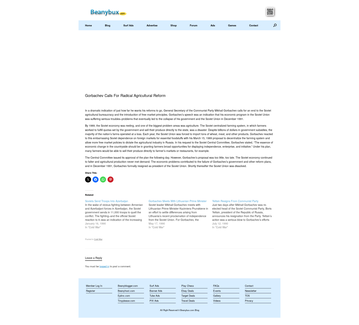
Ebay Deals (187, 290)
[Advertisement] (179, 58)
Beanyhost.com (126, 290)
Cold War (98, 239)
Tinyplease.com (126, 300)
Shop (174, 25)
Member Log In (94, 285)
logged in (104, 266)
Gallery (217, 295)
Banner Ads (156, 290)
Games (232, 25)
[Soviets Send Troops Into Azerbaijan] (117, 214)
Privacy (249, 300)
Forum (193, 25)
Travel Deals (188, 300)
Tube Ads (155, 295)
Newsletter (250, 290)
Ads (213, 25)
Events (217, 290)
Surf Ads (128, 25)
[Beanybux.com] (114, 12)
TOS (247, 295)
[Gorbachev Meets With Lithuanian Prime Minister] (180, 214)
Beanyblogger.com (128, 285)
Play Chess (187, 285)
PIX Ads (154, 300)
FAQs (216, 285)
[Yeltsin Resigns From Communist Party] (244, 214)
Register (90, 290)
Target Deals (188, 295)
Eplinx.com (124, 295)
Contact (253, 25)
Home (88, 25)
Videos (217, 300)
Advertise (152, 25)
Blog (107, 25)
